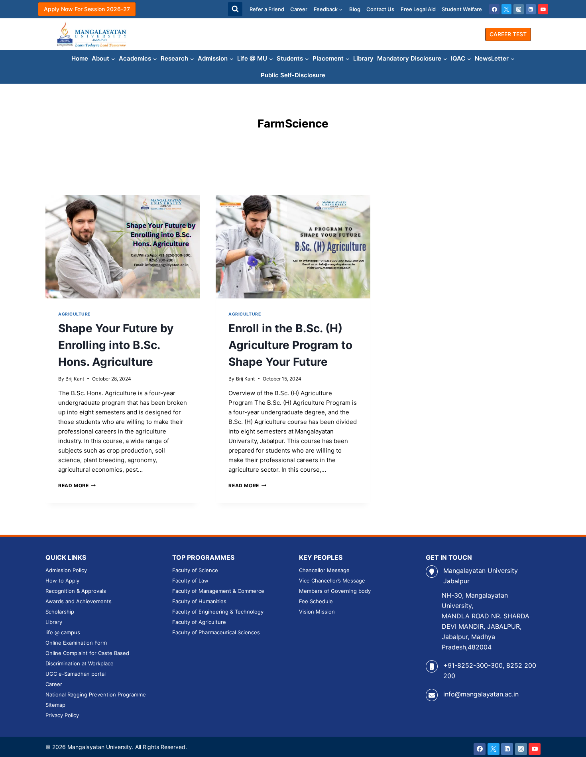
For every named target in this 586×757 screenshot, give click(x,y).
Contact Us (380, 9)
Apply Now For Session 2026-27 (87, 9)
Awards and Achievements (78, 601)
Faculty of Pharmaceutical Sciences (216, 632)
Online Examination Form (76, 642)
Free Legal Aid (418, 9)
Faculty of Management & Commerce (218, 591)
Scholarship (59, 611)
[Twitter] (506, 9)
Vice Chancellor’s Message (332, 580)
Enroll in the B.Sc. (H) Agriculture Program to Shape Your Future (290, 345)
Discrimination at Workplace (79, 663)
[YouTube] (543, 9)
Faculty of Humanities (199, 601)
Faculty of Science (195, 570)
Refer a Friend (267, 9)
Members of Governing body (335, 591)
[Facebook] (494, 9)
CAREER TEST (508, 34)
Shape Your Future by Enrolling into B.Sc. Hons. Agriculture (115, 345)
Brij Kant (74, 379)
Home (79, 58)
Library (363, 58)
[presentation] (122, 246)
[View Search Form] (235, 9)
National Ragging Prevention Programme (95, 694)
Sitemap (55, 705)
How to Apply (62, 580)
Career (298, 9)
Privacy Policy (62, 715)
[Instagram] (518, 9)
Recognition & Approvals (75, 591)
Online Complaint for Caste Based (87, 653)
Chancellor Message (324, 570)
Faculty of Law (190, 580)
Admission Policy (66, 570)
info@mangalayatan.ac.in (481, 694)
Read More (77, 485)
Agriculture (74, 314)
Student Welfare (462, 9)
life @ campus (62, 632)
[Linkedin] (531, 9)
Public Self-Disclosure (293, 75)
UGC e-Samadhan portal (75, 674)
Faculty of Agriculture (199, 622)
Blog (354, 9)
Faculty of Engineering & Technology (218, 611)
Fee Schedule (316, 601)
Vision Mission (317, 611)
